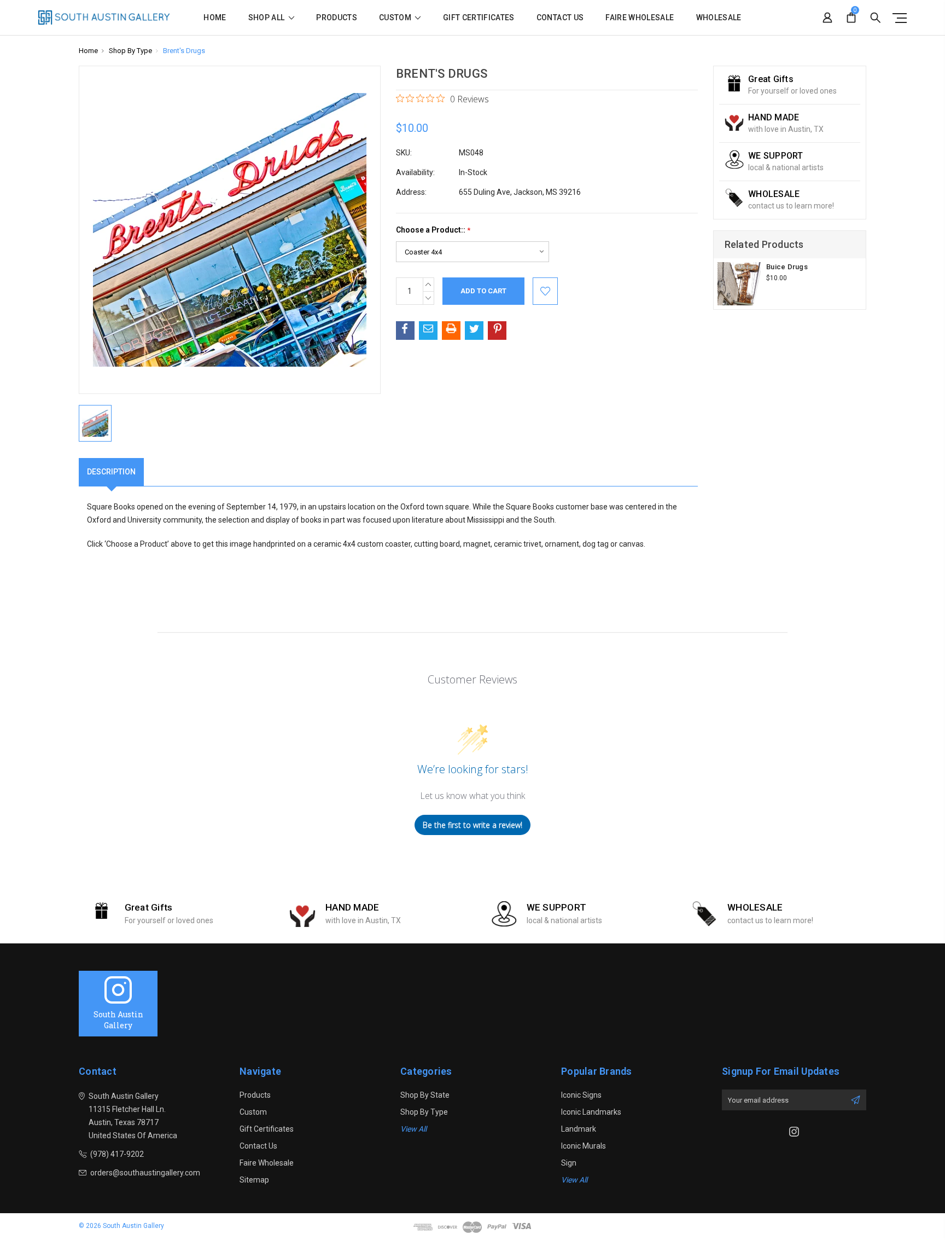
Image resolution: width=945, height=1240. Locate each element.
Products (336, 18)
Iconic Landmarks (591, 1112)
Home (214, 18)
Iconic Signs (581, 1095)
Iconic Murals (583, 1146)
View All (413, 1129)
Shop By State (425, 1095)
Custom (396, 18)
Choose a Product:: (433, 230)
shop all (267, 18)
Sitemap (254, 1179)
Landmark (578, 1129)
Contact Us (560, 18)
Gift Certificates (479, 18)
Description (111, 471)
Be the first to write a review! (472, 825)
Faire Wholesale (639, 18)
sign (568, 1162)
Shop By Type (424, 1112)
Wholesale (719, 18)
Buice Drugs (787, 267)
